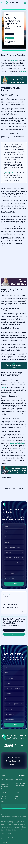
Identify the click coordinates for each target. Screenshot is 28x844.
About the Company (7, 779)
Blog (16, 796)
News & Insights (5, 782)
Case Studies (5, 784)
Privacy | (3, 837)
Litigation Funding (20, 783)
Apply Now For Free (17, 468)
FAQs (16, 799)
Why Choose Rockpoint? (18, 780)
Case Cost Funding (10, 172)
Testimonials (4, 786)
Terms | (7, 837)
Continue (14, 583)
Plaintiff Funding (19, 785)
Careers (3, 801)
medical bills (14, 60)
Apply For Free (10, 364)
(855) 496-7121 (9, 38)
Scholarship (4, 789)
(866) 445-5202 (18, 82)
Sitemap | (11, 837)
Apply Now (9, 34)
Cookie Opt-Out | (18, 837)
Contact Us (4, 796)
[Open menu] (25, 2)
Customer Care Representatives (16, 443)
